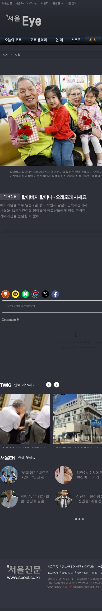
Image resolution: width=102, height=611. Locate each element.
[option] (25, 418)
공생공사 (57, 3)
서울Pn (19, 3)
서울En (45, 3)
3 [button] (83, 519)
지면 (76, 566)
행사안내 (82, 572)
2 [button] (79, 519)
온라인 (83, 566)
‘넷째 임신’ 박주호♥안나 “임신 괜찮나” (35, 477)
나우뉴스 (32, 3)
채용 (94, 572)
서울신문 (7, 3)
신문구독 (52, 566)
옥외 (90, 566)
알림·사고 (67, 572)
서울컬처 (71, 3)
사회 (17, 55)
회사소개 (52, 572)
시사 (5, 55)
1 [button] (76, 519)
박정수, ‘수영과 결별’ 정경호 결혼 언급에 (34, 501)
